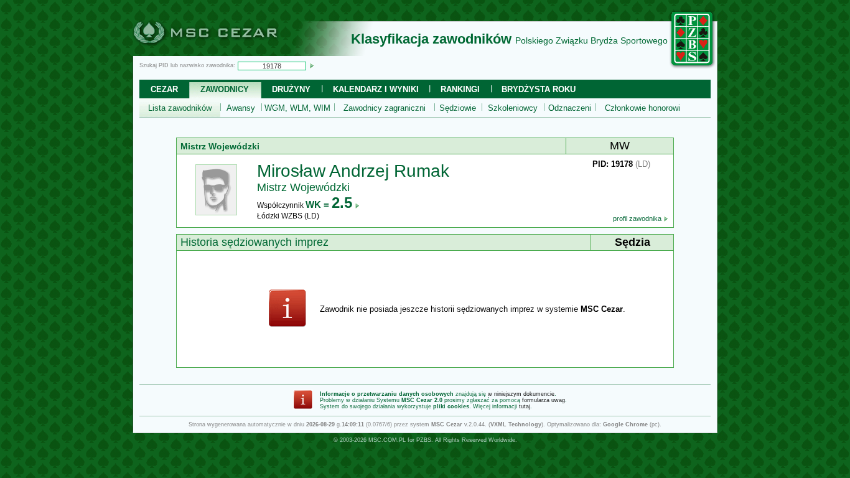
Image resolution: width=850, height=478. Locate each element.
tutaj (524, 406)
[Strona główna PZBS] (693, 66)
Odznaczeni (569, 108)
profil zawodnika (638, 218)
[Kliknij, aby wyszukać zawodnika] (311, 65)
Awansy (241, 108)
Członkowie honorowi (642, 108)
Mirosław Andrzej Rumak (353, 170)
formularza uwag (543, 400)
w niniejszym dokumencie (521, 394)
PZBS (423, 440)
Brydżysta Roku (539, 89)
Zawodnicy (224, 89)
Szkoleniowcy (513, 108)
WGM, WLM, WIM (297, 108)
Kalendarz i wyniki (376, 89)
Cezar (164, 89)
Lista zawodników (180, 108)
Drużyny (291, 89)
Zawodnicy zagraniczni (384, 108)
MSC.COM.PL (387, 440)
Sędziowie (457, 108)
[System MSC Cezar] (226, 52)
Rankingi (460, 89)
